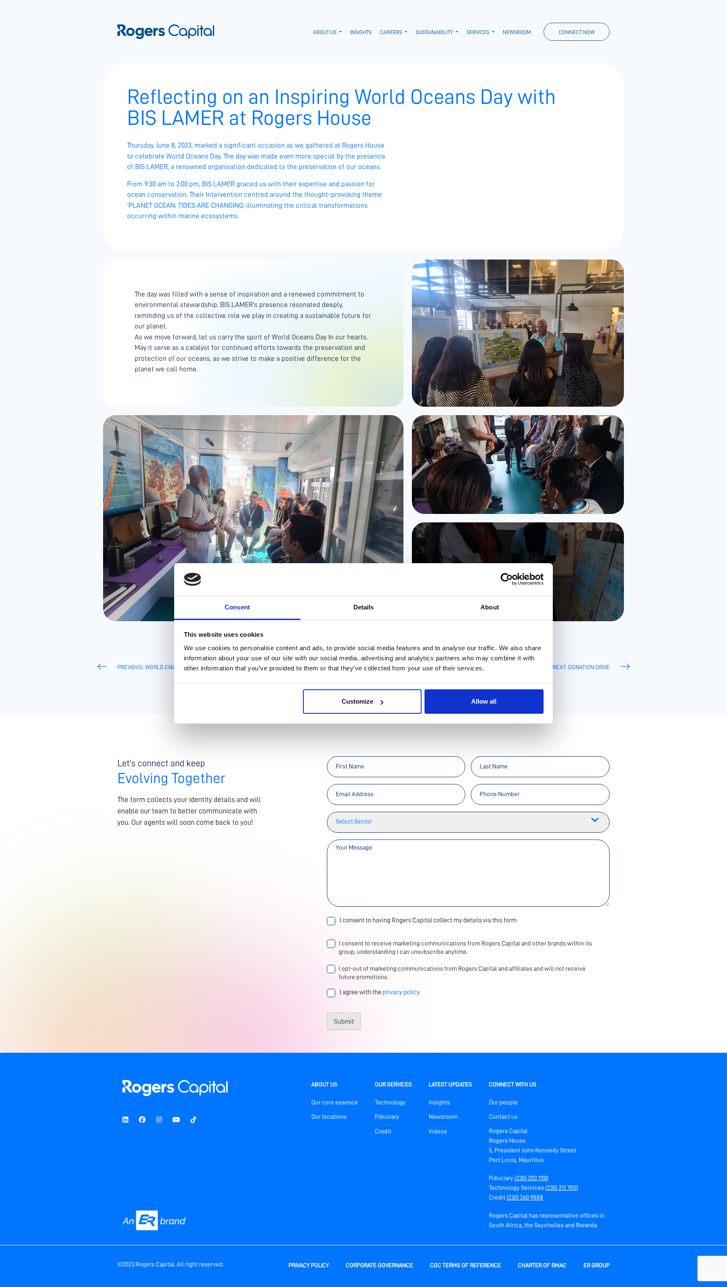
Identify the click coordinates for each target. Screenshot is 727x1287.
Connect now (576, 32)
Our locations (329, 1117)
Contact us (503, 1117)
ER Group (597, 1265)
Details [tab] (363, 607)
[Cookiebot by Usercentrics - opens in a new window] (507, 579)
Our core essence (334, 1102)
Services (479, 32)
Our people (503, 1102)
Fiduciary (387, 1117)
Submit (344, 1021)
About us (325, 32)
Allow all (483, 701)
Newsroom (517, 32)
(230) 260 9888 (525, 1197)
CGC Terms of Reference (465, 1265)
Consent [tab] (237, 607)
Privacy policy (309, 1265)
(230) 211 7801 (561, 1188)
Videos (438, 1131)
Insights (360, 32)
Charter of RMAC (542, 1265)
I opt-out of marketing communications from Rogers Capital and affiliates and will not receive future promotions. (462, 973)
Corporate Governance (379, 1265)
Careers (391, 32)
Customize (357, 701)
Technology (390, 1102)
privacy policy (401, 992)
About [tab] (489, 607)
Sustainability (435, 32)
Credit (383, 1131)
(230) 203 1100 (531, 1178)
